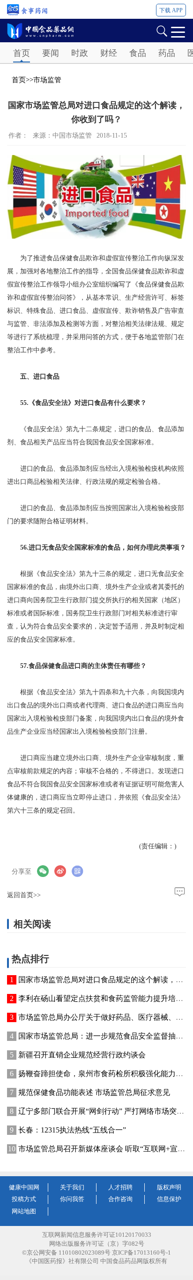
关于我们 (72, 1187)
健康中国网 (24, 1187)
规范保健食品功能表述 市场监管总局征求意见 (94, 1092)
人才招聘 (120, 1187)
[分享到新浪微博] (63, 871)
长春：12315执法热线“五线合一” (72, 1130)
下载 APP (171, 10)
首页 (21, 53)
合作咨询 (120, 1198)
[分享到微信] (45, 871)
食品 (137, 53)
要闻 (50, 53)
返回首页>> (24, 895)
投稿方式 (24, 1198)
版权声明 (169, 1187)
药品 (166, 53)
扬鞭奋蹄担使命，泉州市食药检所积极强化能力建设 (104, 1074)
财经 (108, 53)
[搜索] (161, 30)
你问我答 (72, 1198)
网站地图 (24, 1211)
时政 (79, 53)
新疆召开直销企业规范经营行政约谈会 (82, 1055)
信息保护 (169, 1198)
